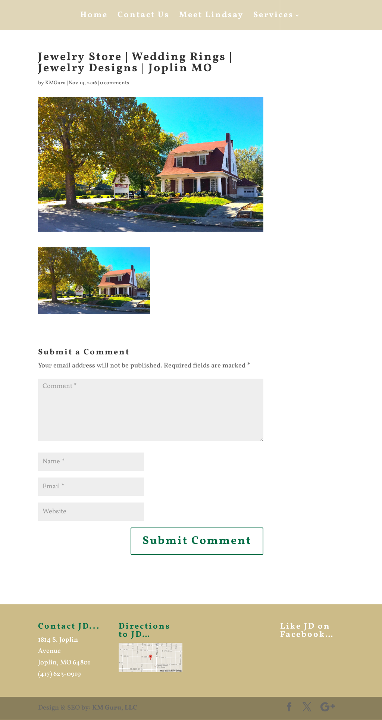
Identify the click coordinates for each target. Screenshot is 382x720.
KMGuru (55, 83)
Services (273, 17)
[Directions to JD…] (150, 657)
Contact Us (143, 17)
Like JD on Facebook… (307, 631)
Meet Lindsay (211, 17)
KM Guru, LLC (114, 708)
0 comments (114, 83)
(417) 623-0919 (59, 674)
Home (94, 17)
